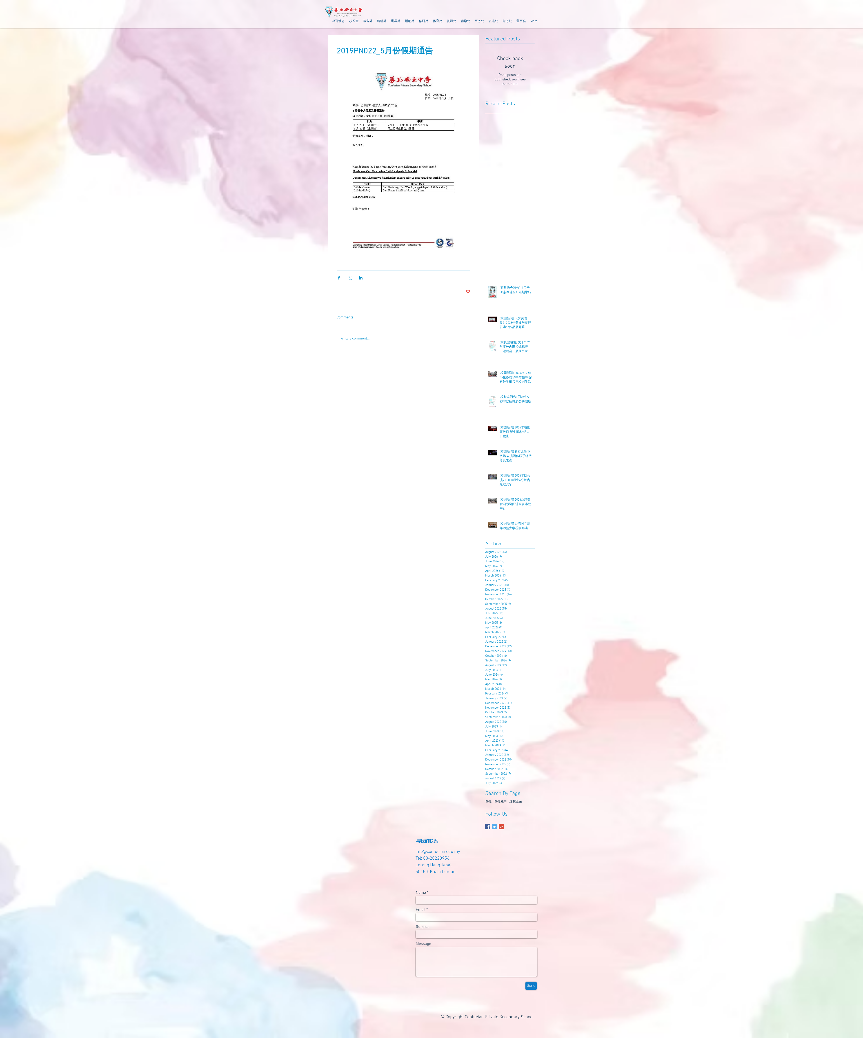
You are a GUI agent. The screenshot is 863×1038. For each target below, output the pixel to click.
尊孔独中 (500, 801)
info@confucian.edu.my (438, 851)
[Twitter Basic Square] (494, 826)
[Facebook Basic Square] (487, 826)
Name (421, 893)
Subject (422, 927)
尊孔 (488, 801)
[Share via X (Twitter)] (350, 278)
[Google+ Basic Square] (501, 826)
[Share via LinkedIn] (361, 278)
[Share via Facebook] (339, 278)
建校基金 (515, 801)
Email (420, 910)
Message (423, 944)
